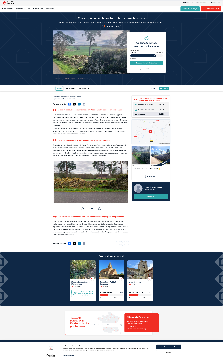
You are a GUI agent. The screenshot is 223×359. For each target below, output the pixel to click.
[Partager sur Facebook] (69, 104)
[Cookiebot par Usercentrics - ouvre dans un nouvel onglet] (51, 355)
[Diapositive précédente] (82, 208)
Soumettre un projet (190, 9)
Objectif (159, 52)
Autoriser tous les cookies (169, 347)
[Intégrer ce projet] (84, 104)
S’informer (50, 9)
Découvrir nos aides (23, 9)
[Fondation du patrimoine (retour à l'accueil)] (8, 3)
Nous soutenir (38, 9)
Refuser (168, 352)
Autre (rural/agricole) (83, 78)
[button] (89, 208)
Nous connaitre (7, 9)
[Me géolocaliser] (121, 325)
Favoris (153, 88)
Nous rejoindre (189, 3)
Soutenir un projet (212, 9)
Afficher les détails (68, 355)
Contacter (151, 196)
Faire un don (164, 88)
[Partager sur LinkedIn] (79, 104)
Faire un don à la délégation (146, 63)
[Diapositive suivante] (99, 208)
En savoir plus (151, 176)
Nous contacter (202, 3)
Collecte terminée (70, 78)
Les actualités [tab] (70, 88)
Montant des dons (134, 50)
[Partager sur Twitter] (74, 104)
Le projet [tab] (59, 88)
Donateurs (133, 58)
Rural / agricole (58, 78)
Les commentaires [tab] (84, 88)
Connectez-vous (215, 3)
